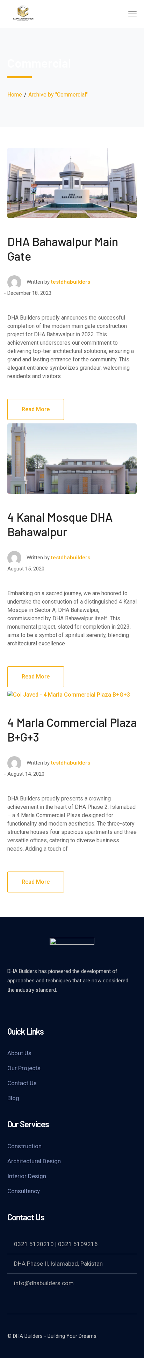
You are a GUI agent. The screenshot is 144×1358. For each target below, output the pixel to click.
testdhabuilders (70, 282)
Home (14, 94)
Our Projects (24, 1068)
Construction (24, 1146)
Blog (13, 1098)
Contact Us (22, 1083)
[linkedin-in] (63, 1008)
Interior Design (26, 1176)
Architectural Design (34, 1161)
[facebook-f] (14, 1008)
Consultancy (23, 1191)
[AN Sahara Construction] (24, 13)
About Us (19, 1053)
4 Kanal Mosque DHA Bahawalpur (60, 524)
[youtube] (39, 1008)
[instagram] (88, 1008)
